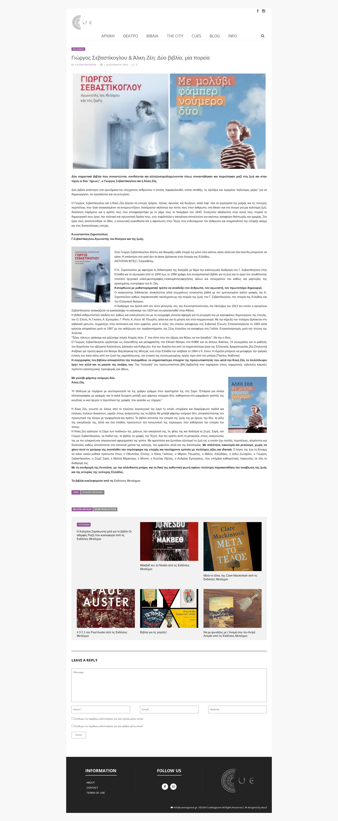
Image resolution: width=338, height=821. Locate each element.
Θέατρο (130, 35)
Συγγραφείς (84, 524)
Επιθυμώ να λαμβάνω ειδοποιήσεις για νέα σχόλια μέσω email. (109, 718)
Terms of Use (95, 792)
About (90, 782)
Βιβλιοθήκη (78, 49)
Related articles (82, 509)
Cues (196, 35)
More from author (105, 509)
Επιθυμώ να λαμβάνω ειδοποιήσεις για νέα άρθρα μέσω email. (108, 726)
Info (232, 35)
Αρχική (108, 35)
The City (175, 35)
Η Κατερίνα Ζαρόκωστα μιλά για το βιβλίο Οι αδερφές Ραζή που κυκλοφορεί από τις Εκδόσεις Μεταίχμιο (104, 535)
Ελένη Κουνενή (85, 64)
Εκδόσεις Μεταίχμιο (127, 480)
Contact (92, 787)
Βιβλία (152, 35)
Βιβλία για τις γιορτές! (153, 632)
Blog (215, 35)
